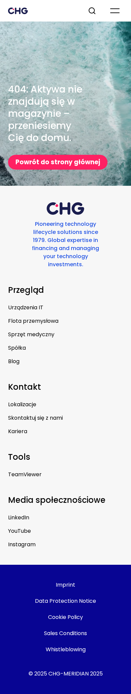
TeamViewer (25, 474)
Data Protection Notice (65, 601)
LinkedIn (18, 517)
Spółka (17, 348)
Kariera (17, 431)
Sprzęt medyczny (31, 334)
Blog (13, 361)
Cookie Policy (65, 617)
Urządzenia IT (25, 307)
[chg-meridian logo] (42, 10)
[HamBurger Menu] (115, 11)
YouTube (19, 531)
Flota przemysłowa (33, 321)
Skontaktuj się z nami (35, 418)
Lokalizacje (22, 404)
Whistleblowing (66, 649)
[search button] (92, 11)
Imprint (65, 585)
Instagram (22, 544)
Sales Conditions (65, 633)
